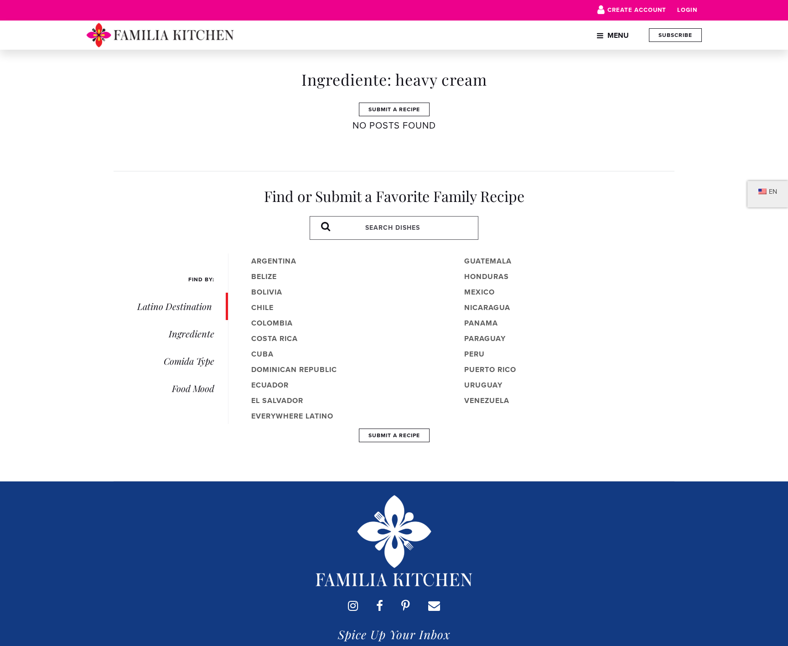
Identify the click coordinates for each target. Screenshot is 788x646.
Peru (474, 354)
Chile (262, 307)
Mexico (479, 292)
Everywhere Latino (292, 416)
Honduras (486, 276)
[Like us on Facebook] (379, 606)
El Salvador (277, 400)
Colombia (272, 323)
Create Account (636, 9)
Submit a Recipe (394, 109)
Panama (481, 323)
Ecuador (270, 385)
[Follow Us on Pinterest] (405, 606)
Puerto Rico (490, 369)
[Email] (434, 606)
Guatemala (488, 261)
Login (687, 9)
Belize (264, 276)
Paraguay (485, 338)
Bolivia (266, 292)
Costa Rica (274, 338)
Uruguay (483, 385)
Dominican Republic (294, 369)
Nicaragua (487, 307)
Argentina (273, 261)
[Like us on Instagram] (353, 606)
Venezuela (486, 400)
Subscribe (675, 35)
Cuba (262, 354)
